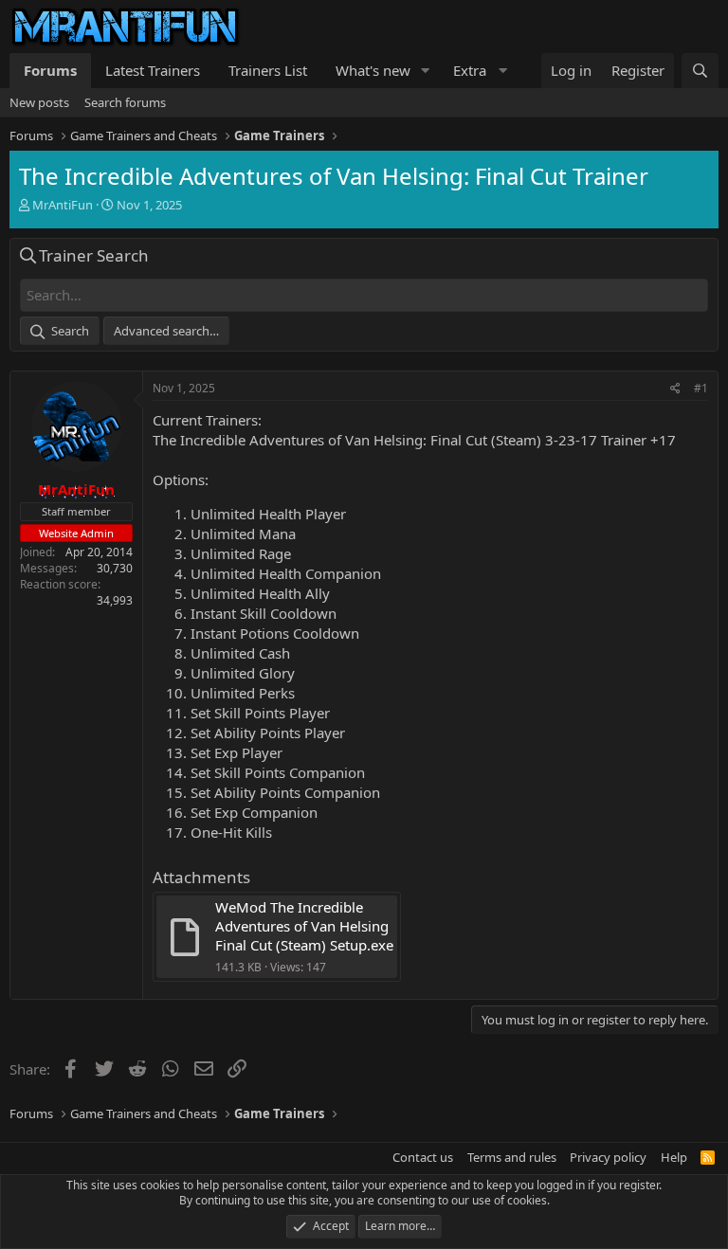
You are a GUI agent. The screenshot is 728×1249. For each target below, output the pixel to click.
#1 (701, 388)
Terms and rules (511, 1157)
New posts (39, 102)
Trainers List (267, 70)
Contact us (422, 1157)
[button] (425, 70)
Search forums (125, 102)
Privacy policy (608, 1157)
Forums (50, 70)
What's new (373, 70)
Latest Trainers (152, 70)
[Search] (700, 70)
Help (674, 1157)
